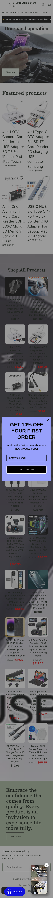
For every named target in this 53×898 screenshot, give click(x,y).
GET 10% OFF (26, 469)
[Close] (47, 420)
